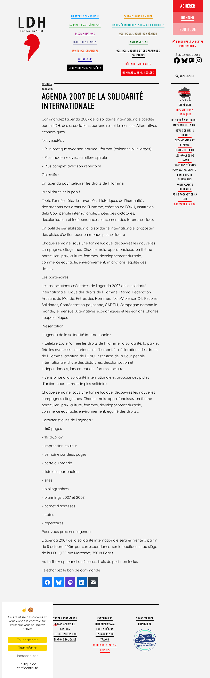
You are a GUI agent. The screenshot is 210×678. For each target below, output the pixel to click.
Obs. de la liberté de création (138, 33)
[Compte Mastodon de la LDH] (192, 61)
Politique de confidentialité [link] (27, 666)
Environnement (138, 42)
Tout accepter (27, 640)
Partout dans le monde (138, 16)
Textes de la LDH (185, 150)
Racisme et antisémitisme (85, 25)
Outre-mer (85, 59)
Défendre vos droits (138, 64)
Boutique (187, 29)
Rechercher (186, 76)
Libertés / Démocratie (85, 16)
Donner (187, 17)
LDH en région (105, 629)
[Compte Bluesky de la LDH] (184, 61)
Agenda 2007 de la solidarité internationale (92, 101)
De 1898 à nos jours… (184, 120)
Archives (47, 83)
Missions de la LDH (184, 125)
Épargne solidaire (65, 639)
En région (185, 105)
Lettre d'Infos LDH (65, 634)
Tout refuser (27, 648)
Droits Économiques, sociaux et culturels (138, 25)
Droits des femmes (85, 42)
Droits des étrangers (85, 50)
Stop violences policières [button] (85, 68)
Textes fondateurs (65, 618)
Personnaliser (27, 656)
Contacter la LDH (185, 204)
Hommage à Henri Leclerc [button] (138, 72)
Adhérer (187, 5)
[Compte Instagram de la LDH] (199, 61)
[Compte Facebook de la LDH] (176, 61)
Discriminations (85, 33)
